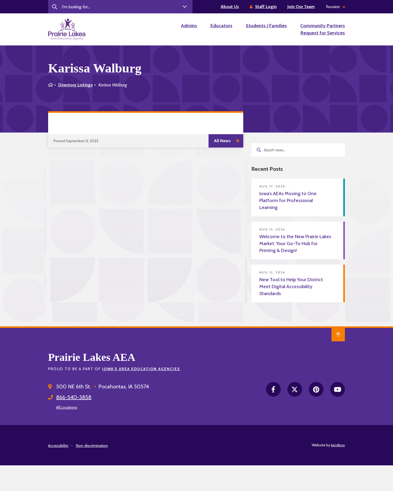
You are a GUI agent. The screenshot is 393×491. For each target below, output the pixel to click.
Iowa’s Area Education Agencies (141, 368)
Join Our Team (301, 6)
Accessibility (58, 445)
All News (222, 140)
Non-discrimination (92, 445)
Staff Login (266, 6)
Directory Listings (75, 84)
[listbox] (335, 7)
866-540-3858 (73, 397)
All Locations (66, 407)
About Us (230, 6)
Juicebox (338, 445)
